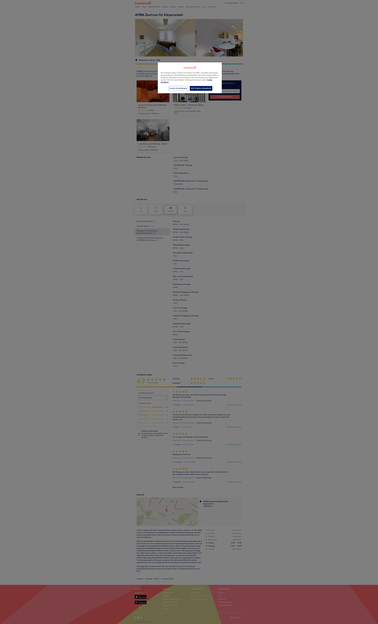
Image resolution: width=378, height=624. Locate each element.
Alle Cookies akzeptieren (201, 88)
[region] (190, 77)
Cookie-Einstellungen (178, 88)
